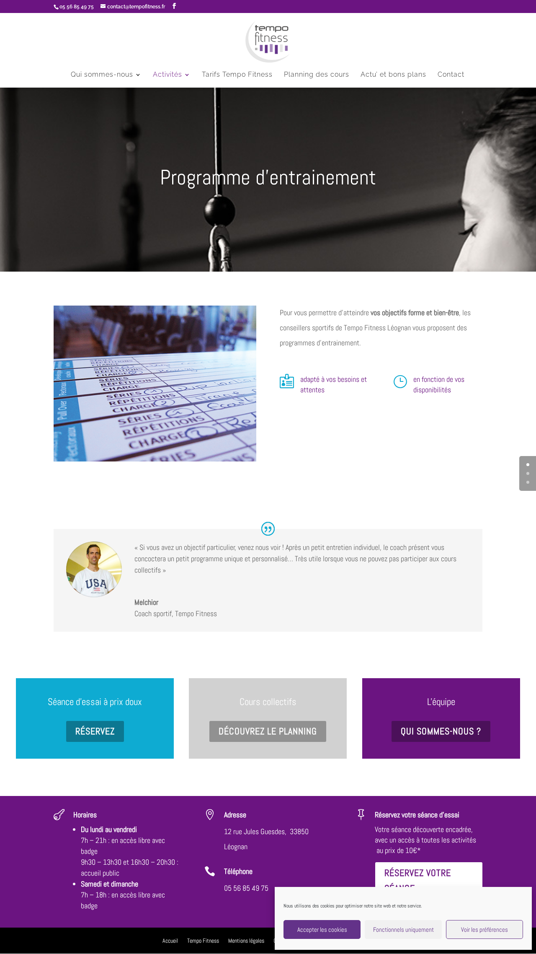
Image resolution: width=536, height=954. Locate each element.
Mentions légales (246, 941)
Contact (451, 75)
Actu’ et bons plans (393, 75)
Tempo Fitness (203, 941)
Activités (167, 75)
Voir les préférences (484, 929)
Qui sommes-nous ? (441, 731)
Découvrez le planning (268, 731)
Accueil (170, 941)
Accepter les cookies (322, 929)
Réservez (95, 731)
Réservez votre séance (417, 880)
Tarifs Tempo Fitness (237, 75)
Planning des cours (316, 75)
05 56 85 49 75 (246, 888)
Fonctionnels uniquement (403, 929)
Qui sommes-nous (102, 75)
